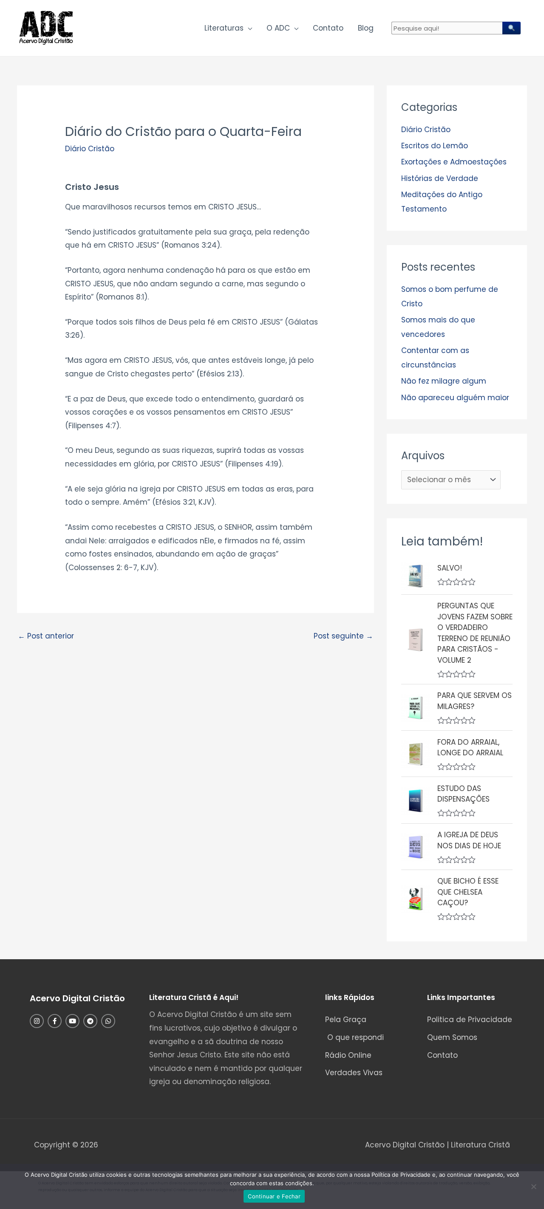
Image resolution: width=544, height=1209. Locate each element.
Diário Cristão (89, 149)
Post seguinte (343, 636)
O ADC (278, 28)
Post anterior (46, 636)
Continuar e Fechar (274, 1196)
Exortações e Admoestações (454, 162)
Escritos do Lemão (434, 146)
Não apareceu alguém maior (455, 398)
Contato (328, 28)
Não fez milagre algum (443, 381)
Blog (366, 28)
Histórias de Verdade (439, 178)
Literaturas (224, 28)
